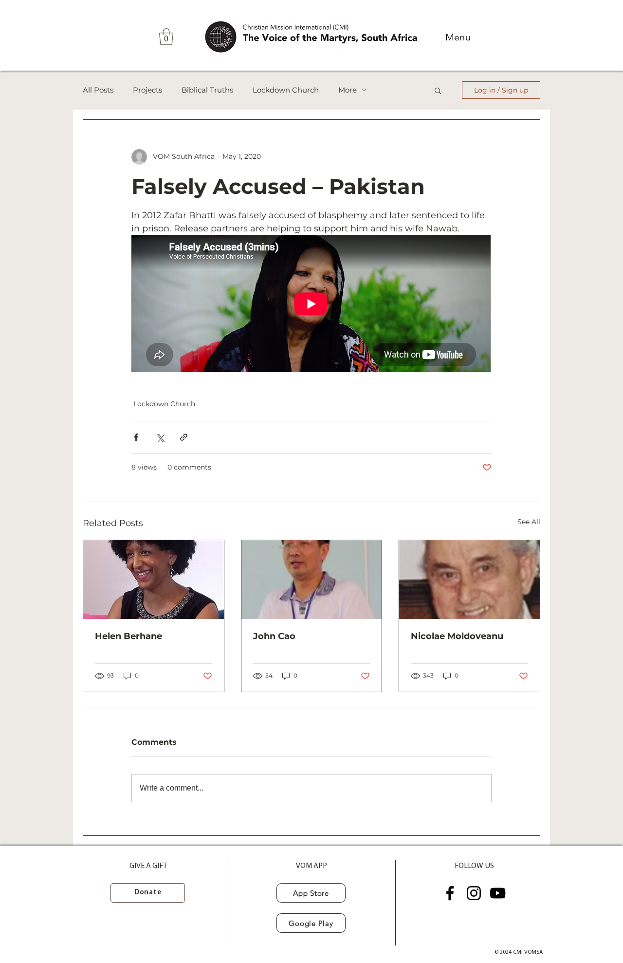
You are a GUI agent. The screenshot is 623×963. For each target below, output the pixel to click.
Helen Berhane (128, 636)
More (347, 90)
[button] (166, 36)
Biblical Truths (207, 90)
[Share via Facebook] (136, 437)
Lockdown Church (286, 90)
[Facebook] (449, 893)
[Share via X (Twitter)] (160, 437)
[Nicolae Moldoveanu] (469, 579)
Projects (147, 90)
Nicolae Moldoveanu (457, 636)
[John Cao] (311, 579)
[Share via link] (183, 437)
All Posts (98, 90)
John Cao (274, 636)
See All (528, 521)
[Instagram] (473, 893)
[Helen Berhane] (153, 579)
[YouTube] (497, 893)
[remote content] (311, 304)
